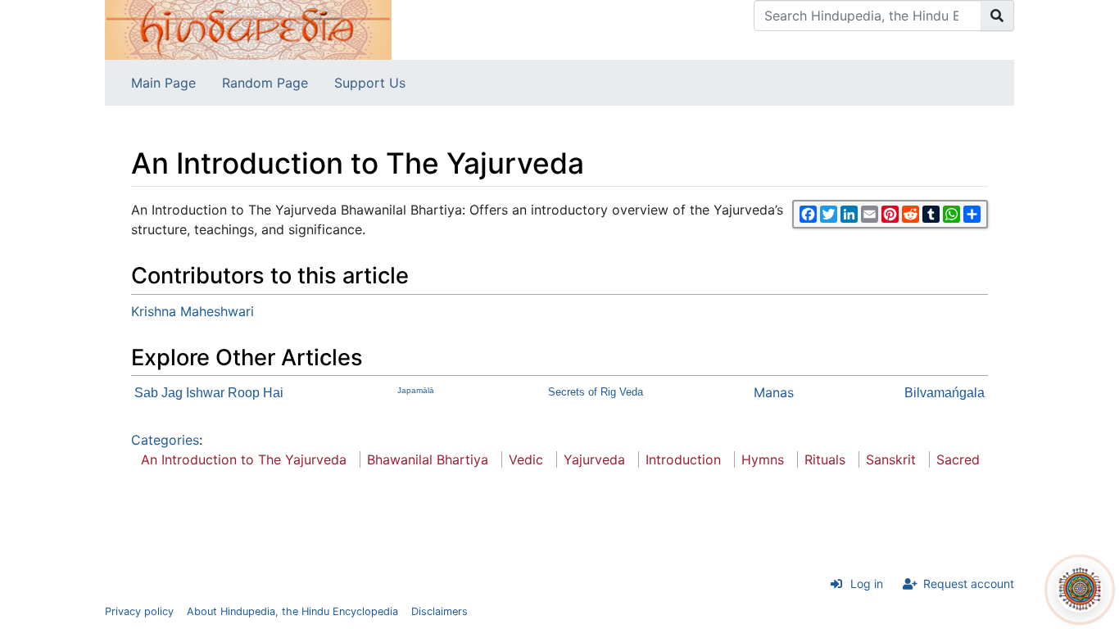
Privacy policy (139, 611)
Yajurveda (594, 459)
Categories (165, 440)
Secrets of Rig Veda (595, 392)
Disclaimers (439, 611)
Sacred (958, 459)
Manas (774, 392)
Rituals (824, 459)
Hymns (762, 459)
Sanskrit (891, 459)
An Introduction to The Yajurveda (244, 459)
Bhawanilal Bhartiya (427, 459)
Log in (866, 584)
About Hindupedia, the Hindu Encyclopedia (292, 611)
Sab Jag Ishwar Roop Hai (208, 393)
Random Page (265, 83)
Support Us (369, 83)
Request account (968, 584)
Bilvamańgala (944, 393)
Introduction (683, 459)
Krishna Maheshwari (192, 311)
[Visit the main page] (248, 28)
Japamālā (415, 390)
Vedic (526, 459)
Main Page (163, 83)
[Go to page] (997, 15)
